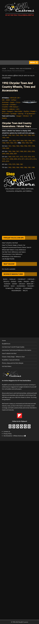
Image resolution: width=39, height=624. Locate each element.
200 (18, 98)
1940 (9, 135)
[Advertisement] (19, 38)
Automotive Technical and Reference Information (16, 350)
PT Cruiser (5, 114)
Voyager (19, 116)
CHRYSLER (13, 98)
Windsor (26, 116)
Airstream (5, 102)
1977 (7, 159)
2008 (11, 159)
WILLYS (25, 290)
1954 (21, 141)
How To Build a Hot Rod (10, 243)
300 (3, 100)
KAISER (14, 284)
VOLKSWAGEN (16, 290)
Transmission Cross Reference (12, 254)
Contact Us (7, 431)
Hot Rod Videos (6, 366)
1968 (21, 151)
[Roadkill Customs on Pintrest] (17, 427)
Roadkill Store (6, 344)
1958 (3, 143)
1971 (17, 157)
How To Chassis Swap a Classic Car (13, 245)
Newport (10, 111)
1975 (33, 157)
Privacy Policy (8, 434)
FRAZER (26, 281)
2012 (27, 159)
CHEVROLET (22, 279)
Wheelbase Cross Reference (11, 256)
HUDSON (7, 284)
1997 (29, 146)
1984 (17, 167)
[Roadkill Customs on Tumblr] (21, 427)
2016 (7, 161)
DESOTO (6, 281)
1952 (14, 141)
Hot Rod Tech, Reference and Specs (14, 252)
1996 (25, 146)
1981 (21, 164)
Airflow (13, 100)
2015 (3, 161)
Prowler (33, 111)
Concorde (5, 104)
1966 (13, 151)
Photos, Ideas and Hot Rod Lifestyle (12, 363)
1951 (10, 141)
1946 (21, 135)
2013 (30, 159)
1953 (18, 141)
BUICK (5, 279)
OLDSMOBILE (21, 286)
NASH (13, 286)
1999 (3, 148)
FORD (20, 281)
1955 (25, 141)
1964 (21, 146)
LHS (17, 109)
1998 (33, 146)
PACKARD (30, 286)
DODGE (13, 281)
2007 (15, 154)
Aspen (12, 102)
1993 (23, 143)
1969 (9, 157)
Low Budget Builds (8, 259)
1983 (13, 167)
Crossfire (5, 107)
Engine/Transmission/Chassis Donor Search (16, 247)
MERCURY (30, 284)
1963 (17, 146)
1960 (11, 143)
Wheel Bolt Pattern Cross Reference (14, 250)
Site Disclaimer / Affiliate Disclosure (14, 436)
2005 (7, 154)
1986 (25, 167)
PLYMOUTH (9, 288)
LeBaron (12, 109)
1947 (25, 135)
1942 (17, 135)
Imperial (5, 109)
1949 (32, 135)
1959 (7, 143)
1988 (33, 167)
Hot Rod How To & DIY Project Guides (13, 347)
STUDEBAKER (27, 288)
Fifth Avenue (14, 107)
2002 (29, 151)
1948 (29, 135)
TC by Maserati (30, 114)
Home (4, 340)
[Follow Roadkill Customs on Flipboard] (19, 417)
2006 (11, 154)
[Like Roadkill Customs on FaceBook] (10, 427)
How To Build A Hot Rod (9, 353)
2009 (15, 159)
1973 (25, 157)
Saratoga (13, 114)
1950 (3, 137)
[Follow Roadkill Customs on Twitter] (25, 427)
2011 (23, 159)
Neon (4, 111)
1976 (3, 159)
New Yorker (18, 111)
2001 (25, 151)
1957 (33, 141)
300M (8, 100)
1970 (13, 157)
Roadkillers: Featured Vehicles (11, 360)
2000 (7, 148)
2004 (3, 154)
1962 (13, 146)
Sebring (20, 114)
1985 (21, 167)
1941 (13, 135)
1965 (9, 151)
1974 (29, 157)
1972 (21, 157)
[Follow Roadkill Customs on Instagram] (13, 427)
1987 (29, 167)
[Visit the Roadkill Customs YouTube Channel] (29, 427)
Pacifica (26, 111)
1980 (17, 164)
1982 (9, 167)
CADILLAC (12, 279)
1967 (17, 151)
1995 (30, 143)
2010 (19, 159)
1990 (7, 137)
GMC (32, 281)
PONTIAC (18, 288)
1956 (29, 141)
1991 (15, 143)
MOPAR (6, 286)
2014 (34, 159)
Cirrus (18, 102)
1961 (9, 146)
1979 (13, 164)
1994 (27, 143)
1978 (9, 164)
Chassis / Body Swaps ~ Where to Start (13, 357)
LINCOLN (22, 284)
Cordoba (13, 104)
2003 (33, 151)
